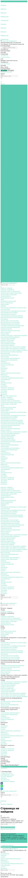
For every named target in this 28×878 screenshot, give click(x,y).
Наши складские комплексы (11, 151)
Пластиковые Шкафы (8, 128)
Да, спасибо (4, 70)
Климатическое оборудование (11, 129)
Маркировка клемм (7, 185)
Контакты (4, 281)
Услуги (3, 253)
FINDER (3, 193)
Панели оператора (7, 142)
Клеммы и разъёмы (7, 87)
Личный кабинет (6, 776)
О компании (5, 853)
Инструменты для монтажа (10, 209)
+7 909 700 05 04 (6, 773)
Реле (2, 93)
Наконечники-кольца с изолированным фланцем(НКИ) (12, 107)
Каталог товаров (6, 175)
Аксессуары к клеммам (9, 92)
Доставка (4, 169)
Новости (3, 147)
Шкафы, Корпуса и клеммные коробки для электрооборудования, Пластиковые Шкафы (14, 121)
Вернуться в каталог (8, 829)
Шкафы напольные (7, 124)
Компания (4, 255)
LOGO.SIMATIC (5, 141)
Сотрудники (5, 154)
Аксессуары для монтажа (10, 208)
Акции (3, 268)
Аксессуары (5, 98)
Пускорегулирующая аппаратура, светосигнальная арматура (12, 112)
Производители (6, 270)
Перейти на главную (8, 827)
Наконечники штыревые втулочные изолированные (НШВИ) (13, 104)
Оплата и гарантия (7, 167)
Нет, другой (10, 70)
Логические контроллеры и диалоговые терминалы (10, 137)
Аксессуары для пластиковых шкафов (14, 237)
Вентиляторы (5, 131)
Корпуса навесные (7, 126)
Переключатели (6, 115)
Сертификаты (5, 157)
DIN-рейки (4, 206)
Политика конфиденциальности (12, 155)
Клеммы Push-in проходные (10, 89)
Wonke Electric (6, 183)
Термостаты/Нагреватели (10, 133)
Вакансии (4, 152)
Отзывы (3, 271)
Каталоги (4, 170)
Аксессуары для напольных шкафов (13, 234)
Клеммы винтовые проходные (11, 90)
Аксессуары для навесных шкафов (13, 235)
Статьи (3, 149)
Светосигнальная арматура (10, 116)
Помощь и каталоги (7, 275)
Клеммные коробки (7, 232)
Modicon (3, 139)
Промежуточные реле (8, 95)
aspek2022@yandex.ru (10, 848)
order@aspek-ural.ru (7, 775)
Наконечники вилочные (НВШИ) (12, 110)
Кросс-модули (6, 118)
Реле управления (7, 97)
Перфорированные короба (10, 211)
